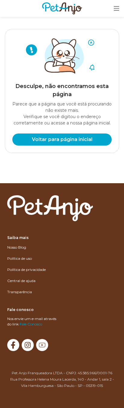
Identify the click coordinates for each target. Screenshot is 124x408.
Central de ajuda (21, 280)
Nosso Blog (16, 247)
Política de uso (19, 258)
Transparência (19, 292)
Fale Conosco (31, 324)
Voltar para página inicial (62, 139)
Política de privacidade (26, 269)
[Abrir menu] (116, 9)
